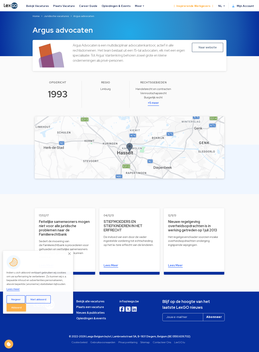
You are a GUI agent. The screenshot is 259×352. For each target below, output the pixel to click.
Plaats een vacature (90, 307)
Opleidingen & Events (116, 6)
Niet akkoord (38, 299)
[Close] (69, 253)
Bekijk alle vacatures (90, 301)
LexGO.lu (179, 342)
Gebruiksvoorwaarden (102, 342)
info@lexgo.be (129, 301)
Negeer (16, 299)
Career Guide (88, 6)
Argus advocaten (83, 16)
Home (36, 16)
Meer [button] (138, 6)
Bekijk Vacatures (37, 6)
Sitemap (145, 342)
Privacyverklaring (127, 342)
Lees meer (13, 289)
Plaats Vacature (64, 6)
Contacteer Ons (162, 342)
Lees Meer (111, 265)
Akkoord (16, 307)
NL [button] (220, 6)
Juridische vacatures (56, 16)
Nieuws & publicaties (90, 313)
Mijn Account (245, 6)
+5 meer (153, 103)
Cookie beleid (79, 342)
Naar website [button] (208, 47)
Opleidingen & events (91, 318)
